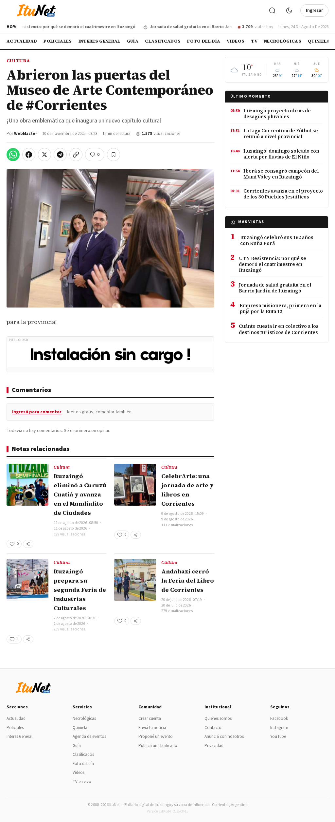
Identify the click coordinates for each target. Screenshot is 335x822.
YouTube (278, 736)
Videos (235, 41)
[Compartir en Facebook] (28, 154)
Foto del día (203, 41)
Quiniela (319, 41)
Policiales (58, 41)
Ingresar (314, 10)
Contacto (212, 728)
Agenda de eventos (89, 736)
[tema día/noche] (289, 10)
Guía (132, 41)
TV (254, 41)
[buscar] (272, 10)
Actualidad (22, 41)
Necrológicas (282, 41)
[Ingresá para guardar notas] (113, 154)
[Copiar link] (75, 154)
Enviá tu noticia (152, 728)
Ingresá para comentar (37, 412)
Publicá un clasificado (157, 746)
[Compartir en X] (44, 154)
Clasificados (163, 41)
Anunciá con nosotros (224, 736)
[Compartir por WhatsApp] (13, 154)
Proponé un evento (155, 736)
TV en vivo (82, 782)
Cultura (18, 60)
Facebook (279, 718)
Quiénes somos (218, 718)
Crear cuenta (149, 718)
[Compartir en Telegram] (60, 154)
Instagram (279, 728)
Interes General (99, 41)
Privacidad (213, 746)
